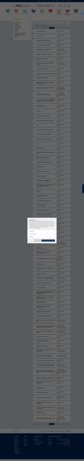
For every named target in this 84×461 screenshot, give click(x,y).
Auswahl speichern (37, 240)
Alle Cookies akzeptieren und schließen (48, 240)
